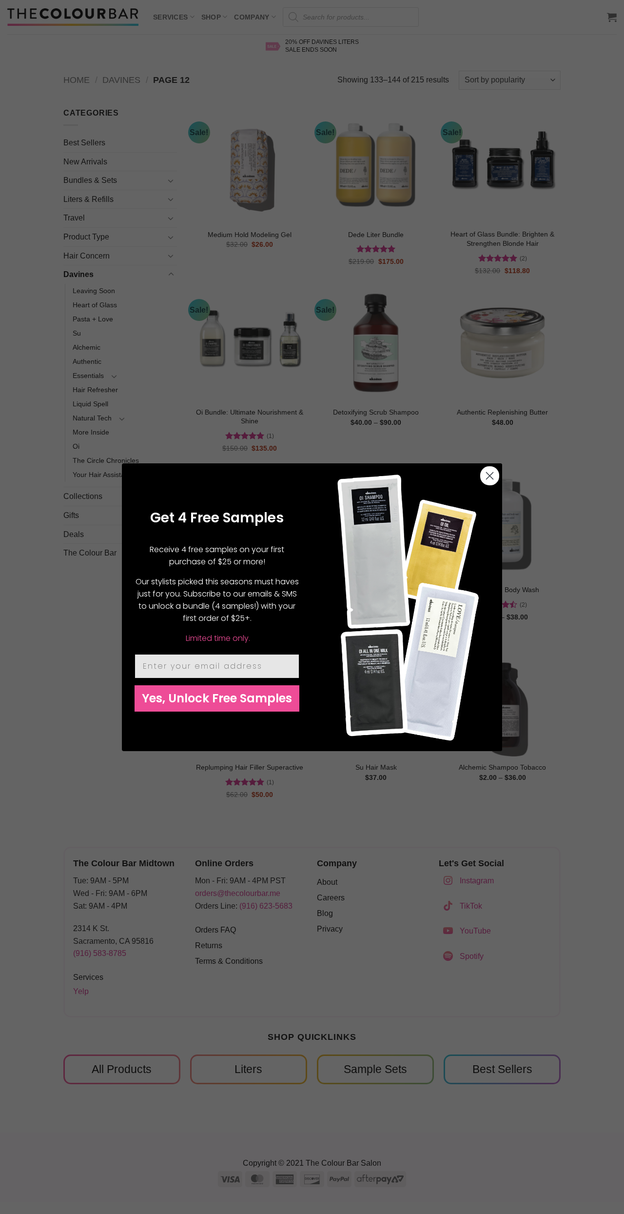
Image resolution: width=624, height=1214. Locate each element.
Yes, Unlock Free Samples (217, 698)
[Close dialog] (489, 475)
